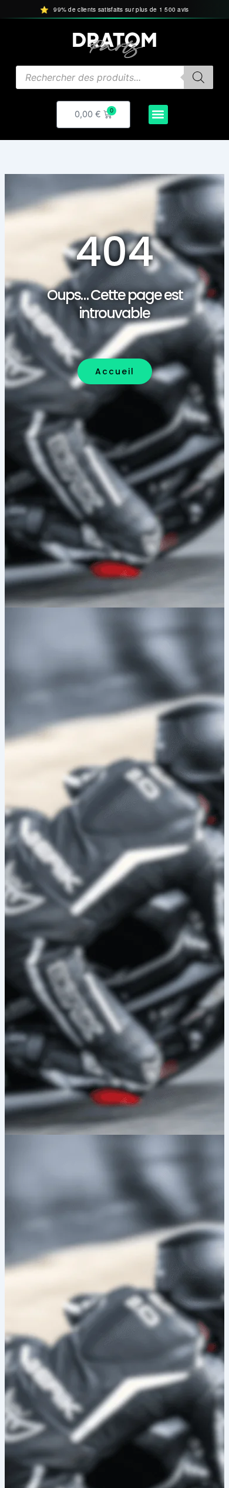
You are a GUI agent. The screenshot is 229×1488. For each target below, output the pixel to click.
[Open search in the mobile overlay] (114, 77)
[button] (158, 114)
